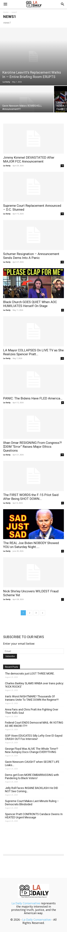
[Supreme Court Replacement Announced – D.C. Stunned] (33, 187)
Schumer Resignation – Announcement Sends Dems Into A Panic (31, 256)
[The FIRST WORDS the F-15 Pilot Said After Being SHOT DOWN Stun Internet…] (33, 476)
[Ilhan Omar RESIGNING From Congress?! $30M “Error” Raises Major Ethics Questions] (33, 424)
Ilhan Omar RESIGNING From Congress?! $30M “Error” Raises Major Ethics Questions (32, 446)
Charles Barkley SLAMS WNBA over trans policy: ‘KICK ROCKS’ (34, 685)
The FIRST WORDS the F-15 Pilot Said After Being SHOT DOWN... (31, 497)
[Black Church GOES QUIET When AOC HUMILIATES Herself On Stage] (33, 283)
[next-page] (42, 612)
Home (6, 12)
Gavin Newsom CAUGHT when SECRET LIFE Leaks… (32, 763)
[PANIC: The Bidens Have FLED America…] (33, 380)
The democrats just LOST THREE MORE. (30, 673)
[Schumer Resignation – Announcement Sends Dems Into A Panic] (33, 235)
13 (62, 358)
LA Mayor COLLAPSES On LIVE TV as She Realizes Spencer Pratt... (33, 352)
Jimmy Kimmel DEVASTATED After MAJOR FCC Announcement (28, 159)
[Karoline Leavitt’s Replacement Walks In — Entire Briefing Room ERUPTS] (33, 56)
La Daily (6, 82)
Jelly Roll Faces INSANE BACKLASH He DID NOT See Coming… (31, 789)
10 (62, 166)
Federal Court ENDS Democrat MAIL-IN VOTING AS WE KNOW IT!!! (34, 724)
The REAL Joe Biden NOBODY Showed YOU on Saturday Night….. (31, 545)
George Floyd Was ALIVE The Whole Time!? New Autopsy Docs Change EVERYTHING (31, 750)
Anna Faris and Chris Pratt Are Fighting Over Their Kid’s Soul (31, 711)
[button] (5, 4)
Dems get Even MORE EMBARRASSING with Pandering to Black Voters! (32, 776)
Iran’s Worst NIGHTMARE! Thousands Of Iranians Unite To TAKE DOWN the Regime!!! (32, 698)
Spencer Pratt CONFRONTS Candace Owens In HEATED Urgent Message (34, 815)
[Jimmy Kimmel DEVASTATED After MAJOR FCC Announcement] (33, 139)
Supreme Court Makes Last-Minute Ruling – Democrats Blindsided (32, 802)
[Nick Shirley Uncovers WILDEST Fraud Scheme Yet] (33, 572)
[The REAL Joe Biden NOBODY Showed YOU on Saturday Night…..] (33, 524)
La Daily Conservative (26, 903)
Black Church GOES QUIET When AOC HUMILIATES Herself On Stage (30, 304)
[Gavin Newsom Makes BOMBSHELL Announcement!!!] (27, 106)
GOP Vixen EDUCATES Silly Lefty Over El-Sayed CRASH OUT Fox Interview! (33, 737)
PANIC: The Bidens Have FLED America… (32, 398)
